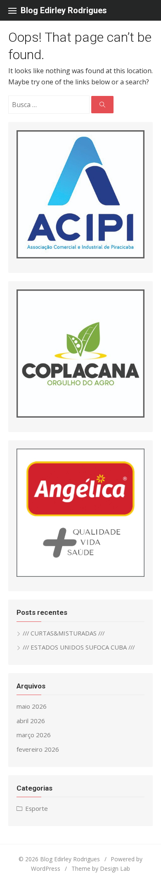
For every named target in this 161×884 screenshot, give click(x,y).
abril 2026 (31, 721)
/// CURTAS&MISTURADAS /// (63, 633)
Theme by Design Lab (100, 868)
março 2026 (34, 735)
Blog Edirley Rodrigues (64, 10)
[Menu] (12, 10)
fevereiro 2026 (38, 749)
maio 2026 (32, 706)
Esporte (36, 808)
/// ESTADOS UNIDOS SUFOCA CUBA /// (79, 647)
